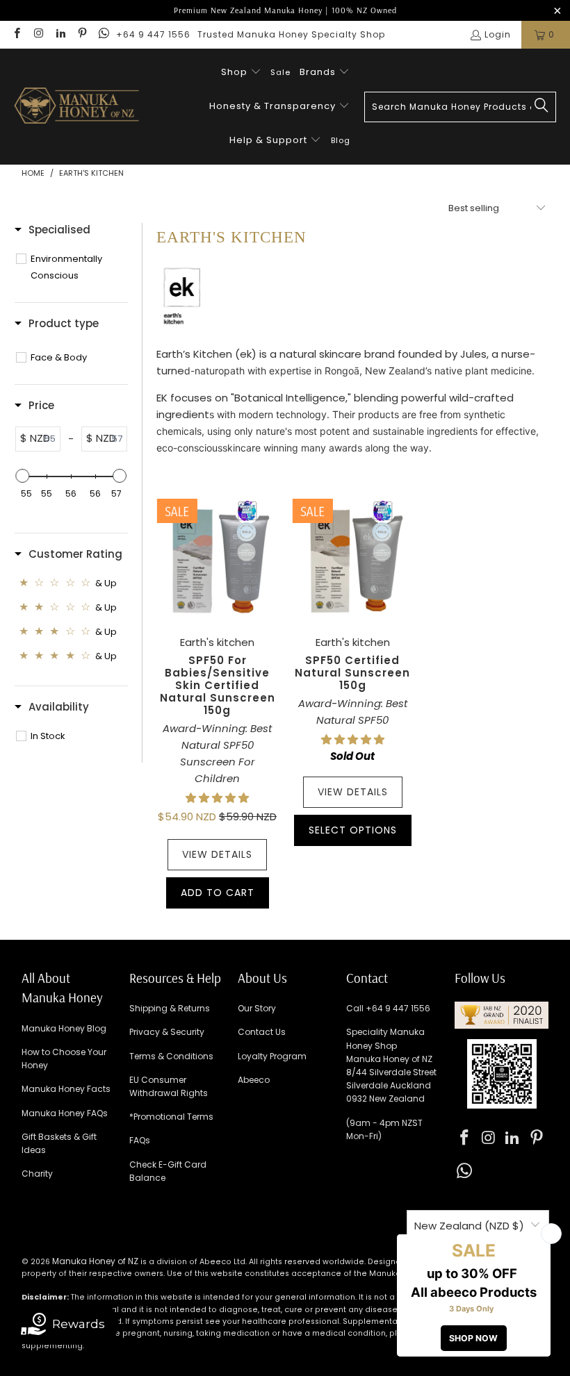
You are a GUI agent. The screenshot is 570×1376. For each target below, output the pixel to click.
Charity (37, 1173)
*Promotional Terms (171, 1116)
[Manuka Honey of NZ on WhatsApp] (103, 34)
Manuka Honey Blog (64, 1028)
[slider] (23, 476)
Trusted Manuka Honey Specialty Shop (291, 34)
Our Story (257, 1008)
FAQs (139, 1140)
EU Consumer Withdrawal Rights (168, 1086)
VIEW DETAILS (217, 854)
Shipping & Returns (169, 1008)
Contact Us (262, 1032)
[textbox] (49, 439)
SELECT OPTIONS (353, 830)
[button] (241, 73)
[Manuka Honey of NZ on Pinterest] (82, 34)
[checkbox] (79, 267)
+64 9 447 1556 (153, 34)
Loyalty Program (272, 1056)
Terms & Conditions (171, 1056)
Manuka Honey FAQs (65, 1113)
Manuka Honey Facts (66, 1089)
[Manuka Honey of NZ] (76, 107)
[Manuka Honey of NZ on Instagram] (38, 34)
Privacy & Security (166, 1032)
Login (497, 34)
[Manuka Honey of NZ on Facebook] (16, 34)
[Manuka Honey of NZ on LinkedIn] (60, 34)
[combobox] (460, 107)
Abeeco (254, 1080)
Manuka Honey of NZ (95, 1261)
